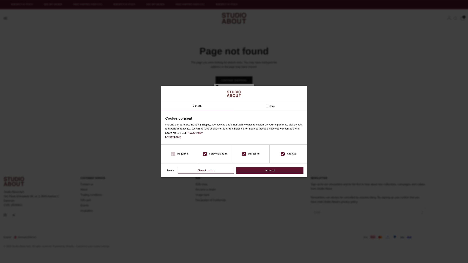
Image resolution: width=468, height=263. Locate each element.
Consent (197, 105)
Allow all (270, 170)
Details (271, 105)
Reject (170, 170)
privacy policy (173, 136)
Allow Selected (206, 170)
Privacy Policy (195, 132)
